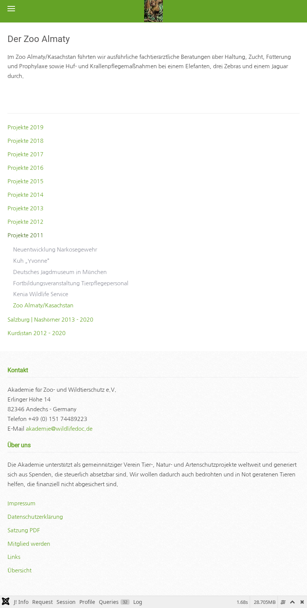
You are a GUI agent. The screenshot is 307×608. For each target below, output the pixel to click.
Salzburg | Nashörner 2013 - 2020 (50, 319)
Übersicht (19, 570)
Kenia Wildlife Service (40, 294)
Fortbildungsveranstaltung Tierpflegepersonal (70, 283)
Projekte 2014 (25, 195)
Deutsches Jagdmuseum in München (60, 272)
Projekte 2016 (25, 168)
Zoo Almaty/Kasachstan (43, 305)
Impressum (21, 503)
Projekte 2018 (25, 141)
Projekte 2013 (25, 208)
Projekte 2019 (25, 127)
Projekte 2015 (25, 181)
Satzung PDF (23, 530)
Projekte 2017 (25, 154)
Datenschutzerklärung (35, 517)
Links (13, 557)
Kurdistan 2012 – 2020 (36, 333)
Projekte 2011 (25, 235)
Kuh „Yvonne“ (31, 261)
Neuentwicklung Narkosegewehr (55, 249)
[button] (11, 8)
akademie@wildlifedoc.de (59, 428)
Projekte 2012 (25, 222)
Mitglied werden (28, 544)
